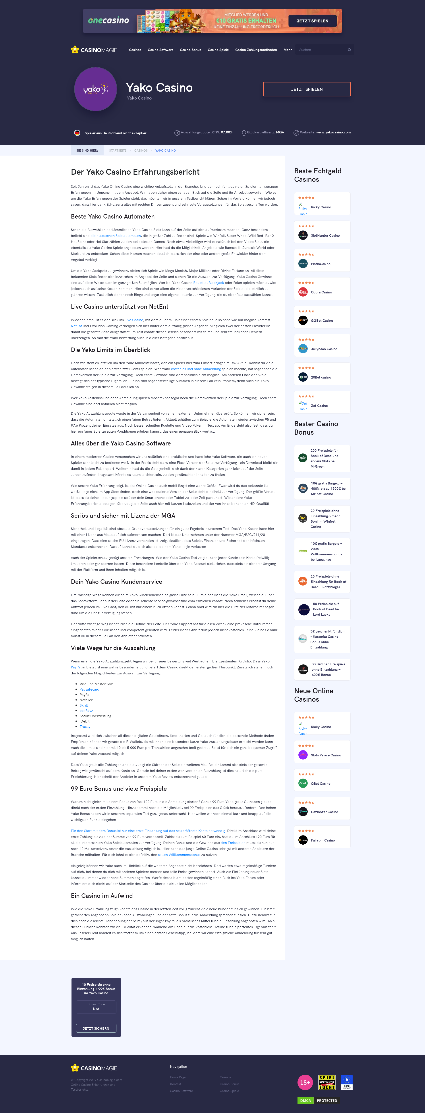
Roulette (200, 282)
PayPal (76, 666)
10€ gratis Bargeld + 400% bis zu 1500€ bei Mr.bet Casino (328, 488)
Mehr (288, 49)
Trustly (85, 726)
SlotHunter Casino (325, 235)
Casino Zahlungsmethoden (256, 49)
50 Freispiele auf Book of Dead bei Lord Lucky (326, 609)
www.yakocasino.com (333, 131)
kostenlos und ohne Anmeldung (196, 368)
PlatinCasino (320, 263)
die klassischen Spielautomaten (116, 235)
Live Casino (134, 319)
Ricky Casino (321, 206)
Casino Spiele (218, 49)
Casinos (135, 49)
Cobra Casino (321, 291)
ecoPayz (86, 710)
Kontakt (175, 1084)
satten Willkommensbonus (179, 854)
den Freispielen (233, 842)
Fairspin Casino (323, 840)
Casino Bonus (190, 49)
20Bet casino (321, 377)
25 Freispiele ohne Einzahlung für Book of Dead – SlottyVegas (328, 581)
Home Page (177, 1077)
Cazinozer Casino (324, 811)
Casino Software (160, 49)
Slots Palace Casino (326, 754)
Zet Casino (319, 405)
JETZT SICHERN (96, 1028)
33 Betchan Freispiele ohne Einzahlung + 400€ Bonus (328, 669)
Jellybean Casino (324, 348)
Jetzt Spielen (307, 89)
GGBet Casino (322, 320)
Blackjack (216, 282)
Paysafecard (89, 689)
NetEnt (76, 325)
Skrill (84, 705)
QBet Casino (320, 783)
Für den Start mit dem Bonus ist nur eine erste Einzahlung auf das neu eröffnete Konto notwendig (148, 830)
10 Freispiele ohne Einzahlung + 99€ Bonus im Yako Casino (96, 988)
